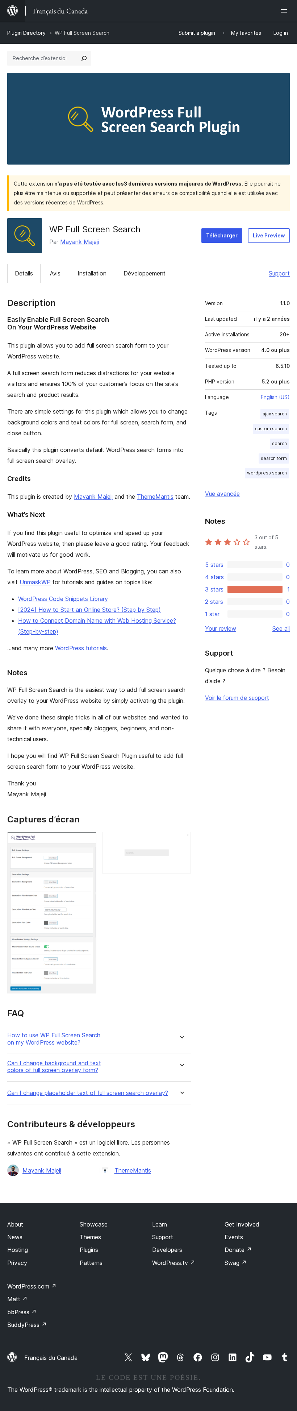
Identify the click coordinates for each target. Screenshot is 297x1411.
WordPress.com (32, 1286)
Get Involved (242, 1224)
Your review (220, 628)
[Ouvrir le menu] (285, 11)
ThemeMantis (155, 496)
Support (279, 273)
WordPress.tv (173, 1262)
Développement (145, 273)
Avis (55, 273)
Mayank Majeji (79, 241)
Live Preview (269, 235)
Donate (238, 1249)
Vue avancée (222, 493)
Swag (236, 1262)
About (15, 1224)
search (279, 443)
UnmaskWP (35, 582)
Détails (24, 273)
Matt (17, 1299)
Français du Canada (51, 1357)
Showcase (94, 1224)
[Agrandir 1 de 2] (86, 841)
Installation (92, 273)
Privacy (17, 1262)
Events (234, 1237)
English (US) (275, 397)
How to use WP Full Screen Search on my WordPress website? (53, 1039)
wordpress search (267, 473)
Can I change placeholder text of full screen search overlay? (87, 1093)
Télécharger (222, 235)
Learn (159, 1224)
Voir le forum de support (237, 697)
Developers (167, 1249)
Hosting (17, 1249)
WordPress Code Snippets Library (63, 598)
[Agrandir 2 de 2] (181, 841)
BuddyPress (27, 1324)
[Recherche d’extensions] (84, 58)
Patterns (91, 1262)
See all (281, 628)
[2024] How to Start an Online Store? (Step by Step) (89, 609)
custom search (271, 428)
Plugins (89, 1249)
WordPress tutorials (81, 648)
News (14, 1237)
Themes (90, 1237)
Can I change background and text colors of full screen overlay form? (54, 1067)
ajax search (275, 413)
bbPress (22, 1312)
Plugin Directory (26, 33)
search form (274, 458)
